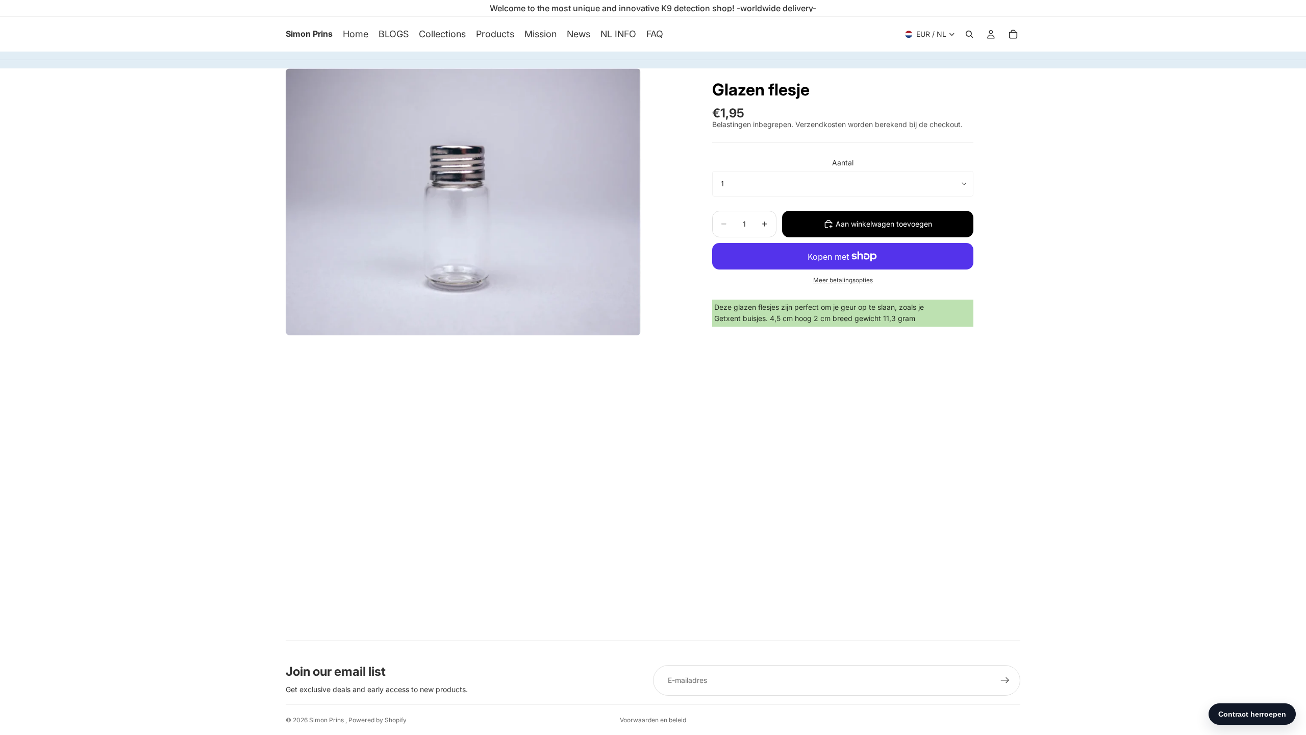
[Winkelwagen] (1013, 34)
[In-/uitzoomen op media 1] (463, 201)
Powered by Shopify (377, 720)
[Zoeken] (969, 34)
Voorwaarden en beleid (653, 720)
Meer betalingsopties (843, 280)
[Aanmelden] (1005, 680)
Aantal (842, 162)
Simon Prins (327, 720)
